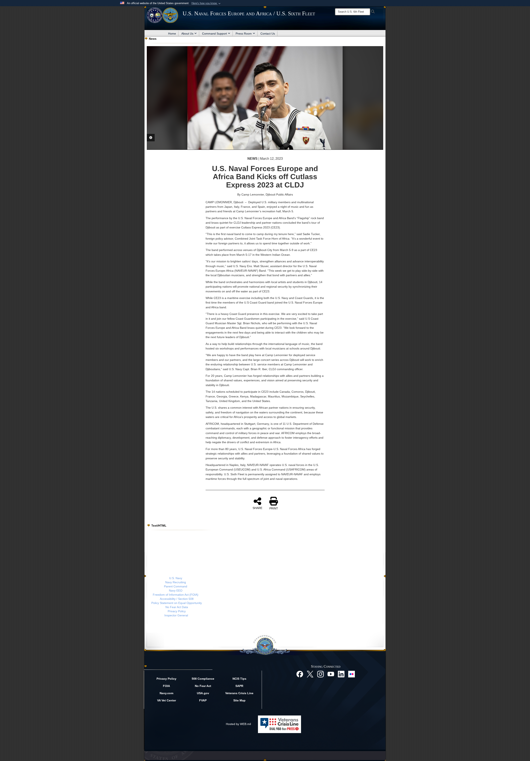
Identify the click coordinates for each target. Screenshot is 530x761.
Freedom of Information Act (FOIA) (175, 594)
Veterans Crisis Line (239, 693)
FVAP (203, 700)
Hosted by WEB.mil (238, 724)
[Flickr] (351, 674)
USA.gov (203, 693)
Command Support (214, 33)
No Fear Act (203, 686)
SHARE (257, 508)
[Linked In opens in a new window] (341, 674)
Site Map (239, 700)
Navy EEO (175, 590)
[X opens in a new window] (310, 674)
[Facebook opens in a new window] (299, 674)
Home (172, 33)
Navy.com (166, 693)
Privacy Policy (177, 611)
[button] (206, 3)
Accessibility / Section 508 (177, 598)
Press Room (244, 33)
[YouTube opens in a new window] (331, 674)
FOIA (166, 686)
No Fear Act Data (176, 607)
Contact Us (267, 33)
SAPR (239, 686)
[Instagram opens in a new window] (320, 674)
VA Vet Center (166, 700)
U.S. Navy (175, 578)
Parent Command (175, 586)
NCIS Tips (239, 678)
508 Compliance (203, 678)
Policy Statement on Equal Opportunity (176, 603)
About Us (187, 33)
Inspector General (176, 615)
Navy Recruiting (175, 582)
